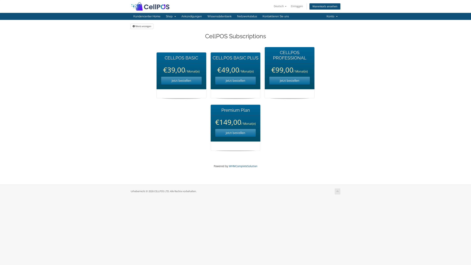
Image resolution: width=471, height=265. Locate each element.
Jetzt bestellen (181, 81)
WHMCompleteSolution (243, 166)
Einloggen (297, 6)
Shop (170, 16)
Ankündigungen (191, 16)
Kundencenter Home (146, 16)
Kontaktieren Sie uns (276, 16)
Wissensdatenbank (219, 16)
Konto (331, 16)
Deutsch (279, 6)
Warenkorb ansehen (324, 6)
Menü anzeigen (143, 26)
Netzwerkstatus (247, 16)
